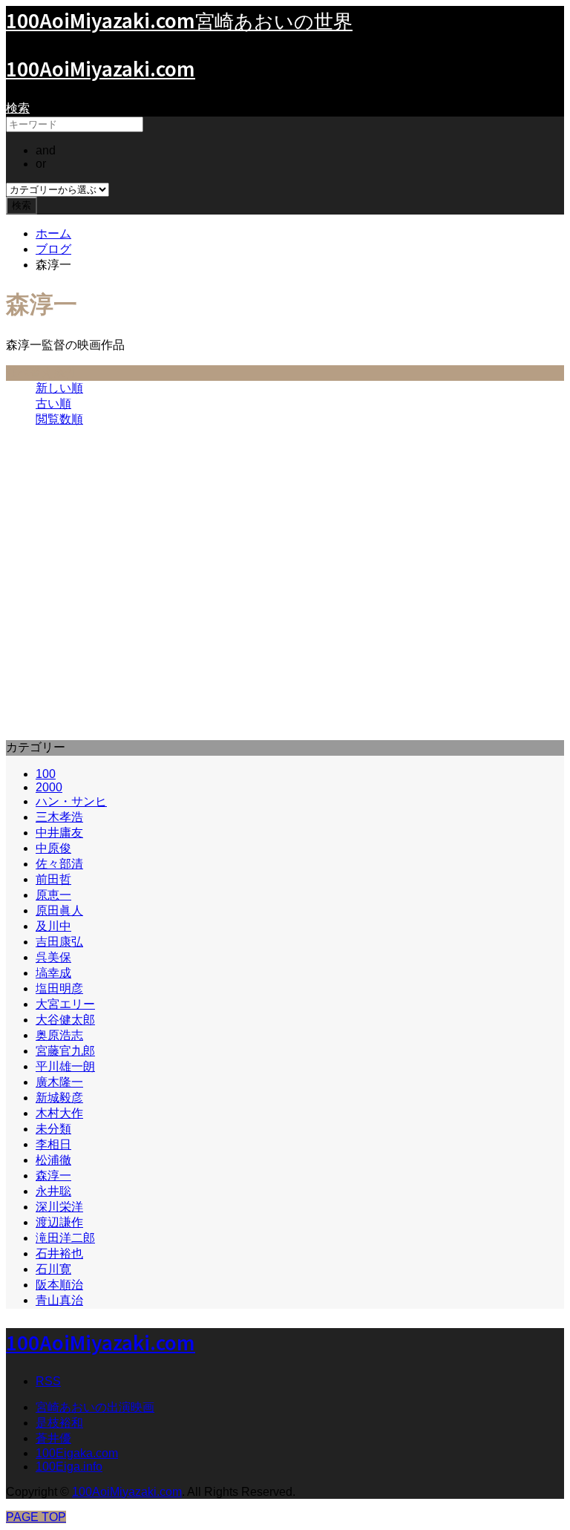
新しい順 (59, 388)
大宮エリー (65, 1004)
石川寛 (53, 1269)
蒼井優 (53, 1438)
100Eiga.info (69, 1466)
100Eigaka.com (77, 1453)
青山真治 (59, 1300)
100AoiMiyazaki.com (100, 68)
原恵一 (53, 895)
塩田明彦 (59, 988)
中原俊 (53, 848)
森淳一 (53, 1175)
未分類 (53, 1128)
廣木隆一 (59, 1082)
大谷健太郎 (65, 1019)
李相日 (53, 1144)
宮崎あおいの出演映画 (95, 1407)
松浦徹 (53, 1160)
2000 (49, 787)
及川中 (53, 926)
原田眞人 (59, 910)
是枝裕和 (59, 1422)
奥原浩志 (59, 1035)
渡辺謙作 (59, 1222)
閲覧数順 (59, 419)
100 (46, 774)
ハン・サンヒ (71, 801)
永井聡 (53, 1191)
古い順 (53, 403)
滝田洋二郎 (65, 1238)
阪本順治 (59, 1284)
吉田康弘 (59, 941)
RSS (48, 1381)
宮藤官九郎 (65, 1050)
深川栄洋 (59, 1206)
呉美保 (53, 957)
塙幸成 (53, 973)
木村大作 (59, 1113)
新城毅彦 (59, 1097)
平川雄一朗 (65, 1066)
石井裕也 (59, 1253)
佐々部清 (59, 863)
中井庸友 (59, 832)
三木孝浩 (59, 817)
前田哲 (53, 879)
